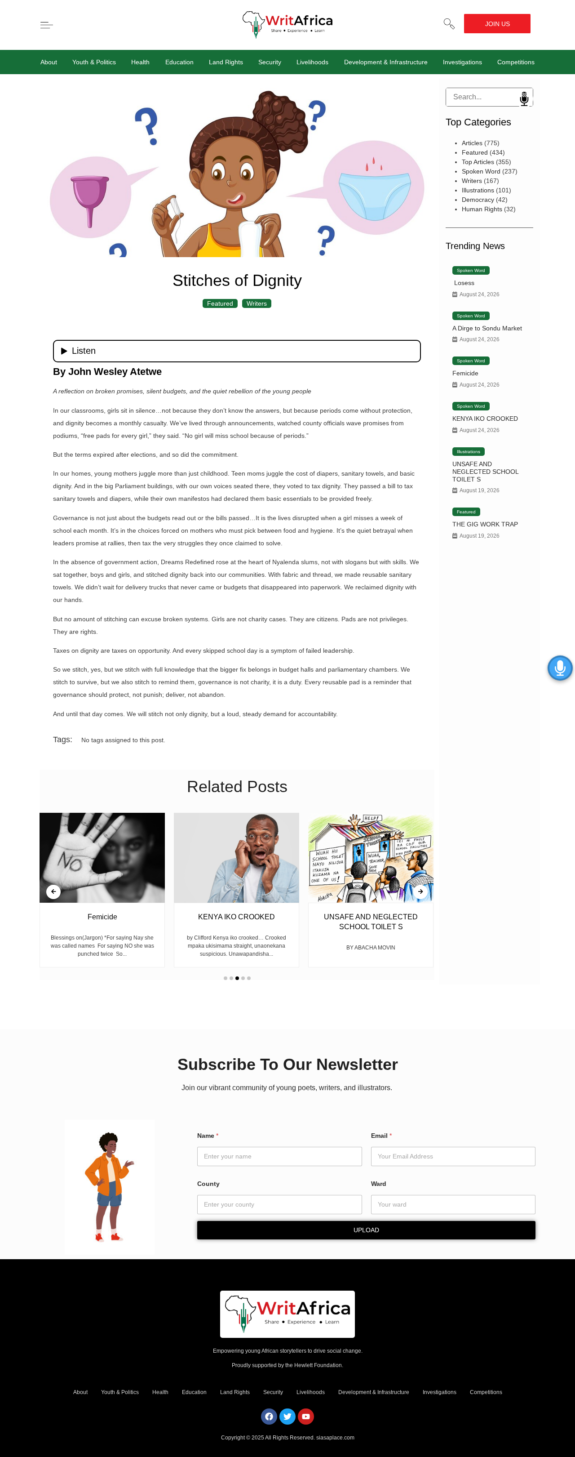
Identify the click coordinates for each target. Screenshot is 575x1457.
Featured (220, 303)
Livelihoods (312, 62)
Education (179, 62)
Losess (463, 282)
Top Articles (478, 161)
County (208, 1183)
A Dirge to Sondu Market (487, 328)
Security (269, 62)
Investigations (462, 62)
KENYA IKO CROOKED (485, 418)
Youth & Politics (94, 62)
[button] (449, 23)
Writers (257, 303)
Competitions (516, 62)
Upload (366, 1230)
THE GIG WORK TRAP (485, 524)
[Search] (452, 97)
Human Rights (482, 209)
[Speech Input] (489, 97)
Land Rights (226, 62)
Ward (378, 1183)
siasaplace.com (335, 1438)
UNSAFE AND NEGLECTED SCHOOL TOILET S (485, 471)
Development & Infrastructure (386, 62)
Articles (472, 143)
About (48, 62)
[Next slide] (420, 892)
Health (140, 62)
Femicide (465, 373)
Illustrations (478, 190)
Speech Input (524, 99)
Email (381, 1135)
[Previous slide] (53, 892)
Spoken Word (481, 171)
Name (207, 1135)
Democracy (478, 199)
